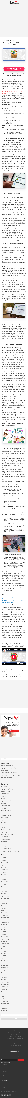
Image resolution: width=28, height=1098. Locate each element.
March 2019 (4, 912)
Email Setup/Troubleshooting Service (15, 1042)
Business (4, 796)
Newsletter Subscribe (15, 1056)
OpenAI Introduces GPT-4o (7, 765)
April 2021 (4, 876)
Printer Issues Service (15, 1040)
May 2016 (4, 953)
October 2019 (5, 900)
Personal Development (6, 839)
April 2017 (4, 951)
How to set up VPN (6, 812)
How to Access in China (6, 810)
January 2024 (5, 862)
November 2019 (5, 898)
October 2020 (5, 882)
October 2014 (5, 986)
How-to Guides (5, 813)
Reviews (4, 843)
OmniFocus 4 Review (6, 773)
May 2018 (4, 929)
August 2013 (4, 1010)
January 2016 (5, 960)
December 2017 (5, 938)
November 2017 (5, 939)
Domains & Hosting (6, 805)
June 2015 (4, 972)
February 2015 (5, 979)
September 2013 (5, 1008)
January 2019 (5, 915)
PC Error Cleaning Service (7, 834)
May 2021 (4, 874)
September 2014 (5, 987)
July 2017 (4, 946)
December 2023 (5, 864)
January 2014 (5, 1001)
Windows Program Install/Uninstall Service (10, 851)
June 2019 (4, 907)
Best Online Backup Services (8, 788)
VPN (3, 849)
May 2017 (4, 950)
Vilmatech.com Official (6, 848)
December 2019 (5, 896)
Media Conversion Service (15, 1045)
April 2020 (4, 889)
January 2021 (5, 881)
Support (5, 1091)
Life (3, 820)
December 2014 (5, 982)
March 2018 (4, 932)
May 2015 (4, 974)
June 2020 (4, 886)
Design (3, 801)
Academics (4, 786)
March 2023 (4, 867)
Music (3, 827)
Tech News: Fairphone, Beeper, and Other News (11, 767)
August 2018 (4, 924)
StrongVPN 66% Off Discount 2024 (9, 780)
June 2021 (4, 872)
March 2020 (4, 891)
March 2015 (4, 977)
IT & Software (4, 819)
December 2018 (5, 917)
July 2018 (4, 926)
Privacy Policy (9, 1091)
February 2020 (5, 893)
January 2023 (5, 870)
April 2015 (4, 975)
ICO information (5, 817)
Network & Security (6, 829)
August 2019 (4, 903)
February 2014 (5, 999)
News (3, 831)
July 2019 (4, 905)
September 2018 (5, 922)
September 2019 (5, 901)
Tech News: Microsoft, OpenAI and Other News (11, 768)
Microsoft (4, 825)
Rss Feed (4, 1087)
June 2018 (4, 927)
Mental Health (5, 824)
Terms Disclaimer (15, 1091)
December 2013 (5, 1003)
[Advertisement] (14, 20)
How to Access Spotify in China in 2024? (14, 676)
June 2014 (4, 993)
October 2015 (5, 965)
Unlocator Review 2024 (6, 779)
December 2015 (5, 962)
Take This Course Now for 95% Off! (14, 69)
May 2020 (4, 888)
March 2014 (4, 998)
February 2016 (5, 958)
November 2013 (5, 1005)
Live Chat (15, 1053)
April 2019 (4, 910)
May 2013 (4, 1012)
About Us (4, 1085)
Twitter (3, 1083)
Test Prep (4, 846)
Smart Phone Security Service (8, 844)
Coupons (4, 798)
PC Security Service (6, 836)
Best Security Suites (6, 791)
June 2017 (4, 948)
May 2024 (4, 857)
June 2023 (4, 865)
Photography (4, 841)
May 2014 (4, 994)
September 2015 (5, 967)
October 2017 (5, 941)
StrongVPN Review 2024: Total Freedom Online (11, 775)
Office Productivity (5, 832)
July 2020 (4, 884)
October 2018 (5, 920)
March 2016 (4, 957)
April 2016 (4, 955)
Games (3, 807)
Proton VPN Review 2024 (7, 777)
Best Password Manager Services (8, 789)
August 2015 (4, 969)
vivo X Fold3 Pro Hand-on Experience (9, 772)
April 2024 (4, 858)
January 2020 (5, 895)
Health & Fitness (5, 808)
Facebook (4, 1082)
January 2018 (5, 936)
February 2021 (5, 879)
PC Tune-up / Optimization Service (9, 837)
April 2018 (4, 931)
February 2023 (5, 869)
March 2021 (4, 877)
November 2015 (5, 963)
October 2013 (5, 1006)
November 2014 (5, 984)
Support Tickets (15, 1055)
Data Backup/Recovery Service (15, 1043)
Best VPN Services (6, 794)
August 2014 (4, 989)
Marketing (4, 822)
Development (5, 803)
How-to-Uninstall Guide (6, 815)
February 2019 (5, 914)
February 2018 (5, 934)
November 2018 (5, 919)
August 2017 (4, 944)
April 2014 (4, 996)
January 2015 (5, 981)
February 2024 (5, 860)
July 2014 (4, 991)
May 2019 (4, 908)
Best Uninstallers (5, 793)
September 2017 (5, 943)
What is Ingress (5, 770)
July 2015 (4, 970)
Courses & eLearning (6, 800)
